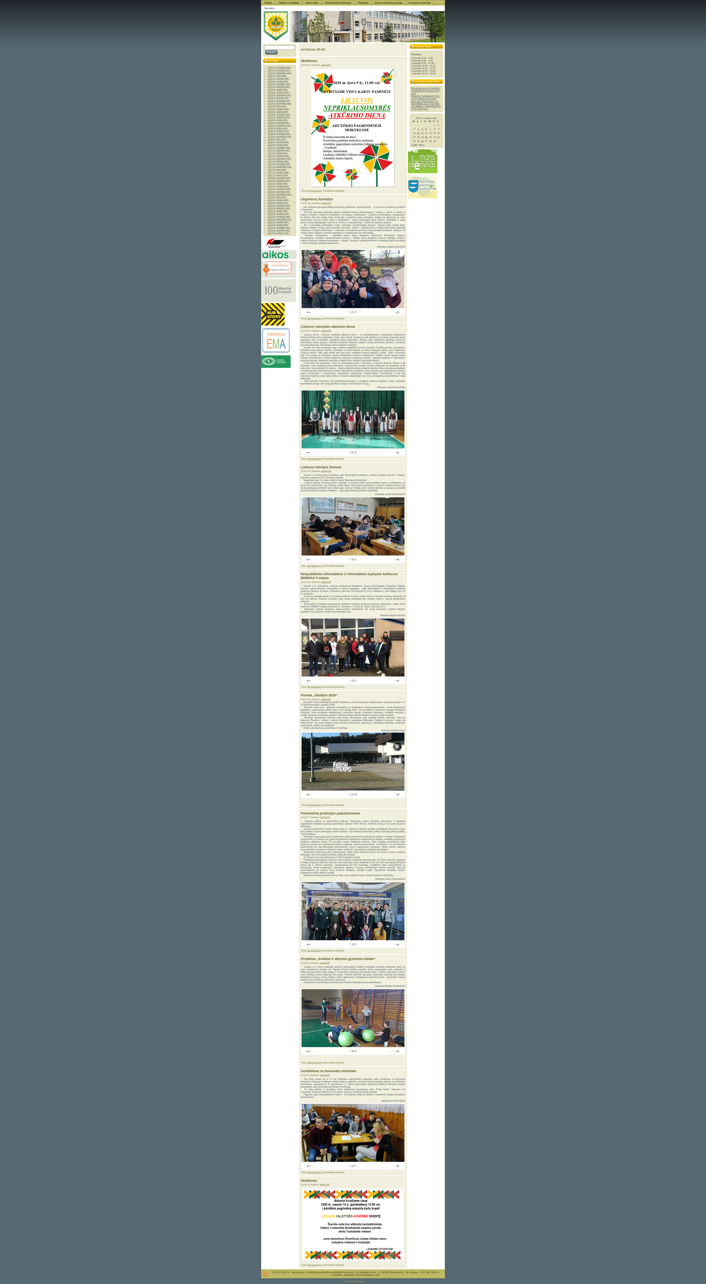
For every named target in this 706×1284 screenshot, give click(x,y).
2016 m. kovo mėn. (277, 197)
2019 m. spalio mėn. (278, 89)
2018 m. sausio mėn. (278, 144)
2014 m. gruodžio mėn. (279, 227)
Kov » (422, 144)
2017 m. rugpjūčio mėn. (279, 158)
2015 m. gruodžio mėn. (279, 205)
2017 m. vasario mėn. (278, 172)
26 (422, 141)
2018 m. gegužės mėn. (279, 133)
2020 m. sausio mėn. (278, 81)
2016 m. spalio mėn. (278, 183)
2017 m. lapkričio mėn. (279, 150)
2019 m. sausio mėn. (278, 111)
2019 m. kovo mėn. (277, 106)
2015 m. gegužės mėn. (279, 216)
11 (418, 133)
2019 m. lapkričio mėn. (279, 87)
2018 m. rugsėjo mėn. (278, 122)
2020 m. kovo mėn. (277, 75)
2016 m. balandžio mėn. (280, 194)
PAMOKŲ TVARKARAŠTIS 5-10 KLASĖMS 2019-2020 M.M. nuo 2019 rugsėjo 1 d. (425, 99)
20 (426, 137)
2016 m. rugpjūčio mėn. (279, 189)
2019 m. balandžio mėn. (280, 103)
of (353, 312)
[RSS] (265, 1274)
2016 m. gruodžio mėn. (279, 178)
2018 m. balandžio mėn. (280, 136)
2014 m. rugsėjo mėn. (278, 233)
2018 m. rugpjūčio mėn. (279, 125)
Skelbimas (309, 61)
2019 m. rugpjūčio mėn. (279, 95)
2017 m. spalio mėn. (278, 153)
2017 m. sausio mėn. (278, 175)
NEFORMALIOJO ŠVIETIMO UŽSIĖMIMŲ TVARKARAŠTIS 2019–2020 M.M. (426, 106)
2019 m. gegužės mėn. (279, 100)
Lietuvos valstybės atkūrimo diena (328, 326)
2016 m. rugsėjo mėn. (278, 186)
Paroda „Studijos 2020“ (319, 695)
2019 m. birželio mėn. (278, 98)
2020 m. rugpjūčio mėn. (279, 67)
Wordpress (358, 1281)
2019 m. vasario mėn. (278, 109)
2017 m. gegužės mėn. (279, 164)
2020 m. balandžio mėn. (280, 73)
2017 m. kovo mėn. (277, 169)
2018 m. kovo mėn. (277, 139)
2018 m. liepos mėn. (278, 128)
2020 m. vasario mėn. (278, 78)
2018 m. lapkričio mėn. (279, 117)
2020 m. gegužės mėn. (279, 70)
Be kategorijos (315, 191)
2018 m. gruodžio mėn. (279, 114)
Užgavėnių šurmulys (317, 199)
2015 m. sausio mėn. (278, 224)
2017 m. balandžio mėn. (280, 167)
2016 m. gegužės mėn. (279, 191)
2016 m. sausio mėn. (278, 202)
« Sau (414, 144)
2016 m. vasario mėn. (278, 200)
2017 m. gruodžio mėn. (279, 147)
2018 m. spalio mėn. (278, 120)
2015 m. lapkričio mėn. (279, 208)
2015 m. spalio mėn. (278, 211)
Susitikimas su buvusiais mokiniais (328, 1071)
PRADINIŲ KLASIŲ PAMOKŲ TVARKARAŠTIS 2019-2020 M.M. (425, 91)
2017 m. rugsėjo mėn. (278, 155)
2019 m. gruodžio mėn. (279, 84)
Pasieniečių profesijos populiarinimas (330, 813)
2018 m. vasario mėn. (278, 142)
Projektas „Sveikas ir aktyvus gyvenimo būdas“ (338, 959)
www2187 (326, 65)
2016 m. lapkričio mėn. (279, 180)
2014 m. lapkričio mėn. (279, 230)
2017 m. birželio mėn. (278, 161)
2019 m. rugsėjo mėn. (278, 92)
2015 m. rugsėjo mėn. (278, 213)
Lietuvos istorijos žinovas (321, 467)
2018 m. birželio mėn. (278, 131)
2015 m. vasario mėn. (278, 222)
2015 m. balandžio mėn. (280, 219)
